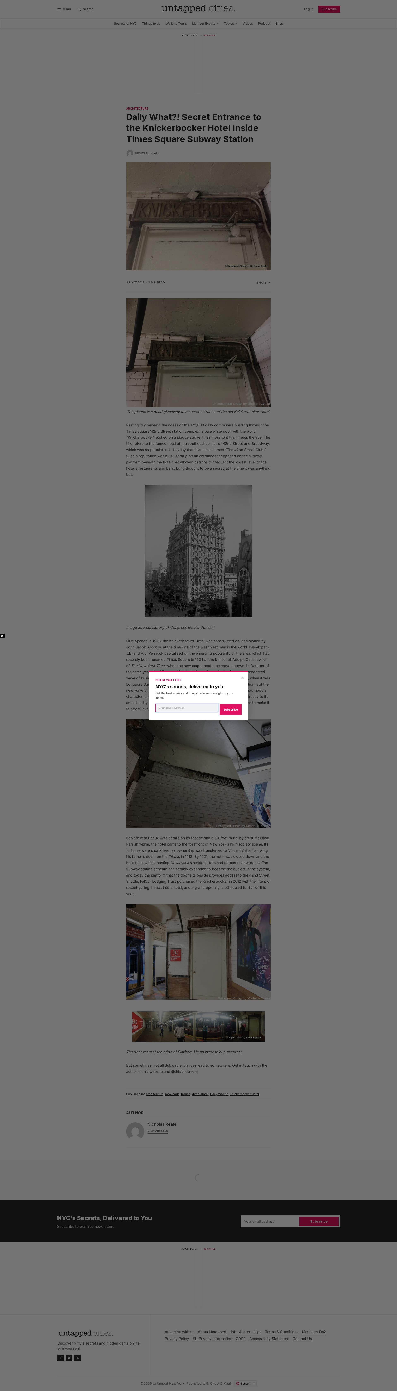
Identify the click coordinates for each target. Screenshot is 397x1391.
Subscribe (230, 709)
